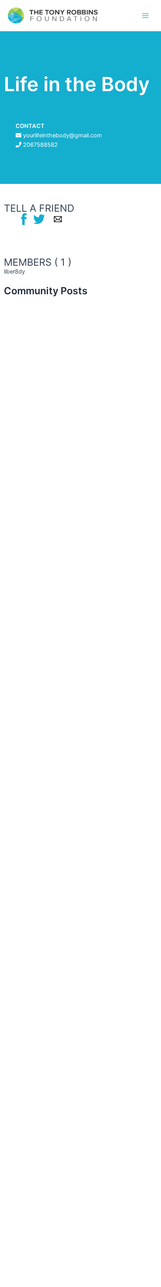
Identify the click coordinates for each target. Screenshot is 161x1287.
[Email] (58, 218)
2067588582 (40, 144)
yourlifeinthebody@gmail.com (62, 135)
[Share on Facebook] (24, 218)
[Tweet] (39, 218)
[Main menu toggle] (145, 15)
